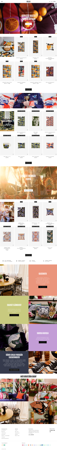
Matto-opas (16, 431)
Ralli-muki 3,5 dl (7, 156)
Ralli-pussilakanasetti (21, 132)
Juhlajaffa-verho (36, 57)
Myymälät (16, 434)
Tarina (16, 430)
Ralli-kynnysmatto (35, 156)
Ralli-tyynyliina (21, 156)
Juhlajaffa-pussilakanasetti (21, 57)
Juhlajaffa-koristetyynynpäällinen (50, 58)
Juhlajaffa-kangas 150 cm (7, 82)
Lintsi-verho (50, 247)
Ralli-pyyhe (36, 132)
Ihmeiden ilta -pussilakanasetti (21, 223)
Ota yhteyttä (4, 430)
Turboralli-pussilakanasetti (50, 132)
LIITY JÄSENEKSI (31, 434)
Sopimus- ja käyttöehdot (5, 435)
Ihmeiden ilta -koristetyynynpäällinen (50, 223)
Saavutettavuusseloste (5, 438)
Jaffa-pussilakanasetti (50, 82)
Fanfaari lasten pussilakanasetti (7, 248)
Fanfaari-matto (35, 247)
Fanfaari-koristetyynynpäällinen (21, 248)
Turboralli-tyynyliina (50, 156)
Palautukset (3, 434)
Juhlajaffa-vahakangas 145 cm (35, 82)
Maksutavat (3, 431)
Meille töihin (17, 435)
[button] (2, 1)
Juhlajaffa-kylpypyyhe (21, 82)
